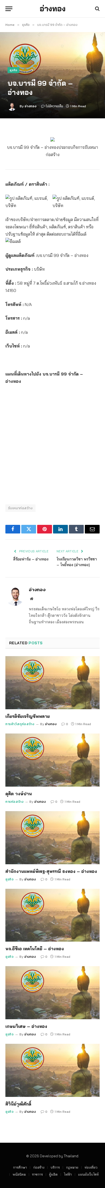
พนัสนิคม (19, 1174)
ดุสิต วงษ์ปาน (18, 793)
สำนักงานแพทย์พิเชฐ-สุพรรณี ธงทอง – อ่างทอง (51, 871)
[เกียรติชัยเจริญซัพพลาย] (52, 682)
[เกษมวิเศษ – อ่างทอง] (52, 992)
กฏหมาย (72, 1167)
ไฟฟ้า (68, 1174)
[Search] (97, 9)
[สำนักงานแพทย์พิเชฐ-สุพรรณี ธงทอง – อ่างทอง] (52, 837)
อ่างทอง (30, 106)
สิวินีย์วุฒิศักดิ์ (18, 1104)
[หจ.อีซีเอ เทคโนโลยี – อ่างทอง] (52, 915)
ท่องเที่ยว (91, 1167)
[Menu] (8, 9)
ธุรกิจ (13, 70)
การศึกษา (20, 1167)
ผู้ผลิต (53, 1174)
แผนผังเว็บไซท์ (88, 1174)
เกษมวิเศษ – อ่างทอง (26, 1026)
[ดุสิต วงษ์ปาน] (52, 760)
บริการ (55, 1167)
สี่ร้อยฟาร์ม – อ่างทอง (30, 559)
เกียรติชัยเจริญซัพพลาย (27, 716)
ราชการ (37, 1174)
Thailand (71, 1156)
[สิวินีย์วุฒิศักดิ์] (52, 1070)
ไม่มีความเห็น (54, 106)
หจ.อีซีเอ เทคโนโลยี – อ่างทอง (34, 948)
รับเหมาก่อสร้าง (20, 508)
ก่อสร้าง (38, 1167)
